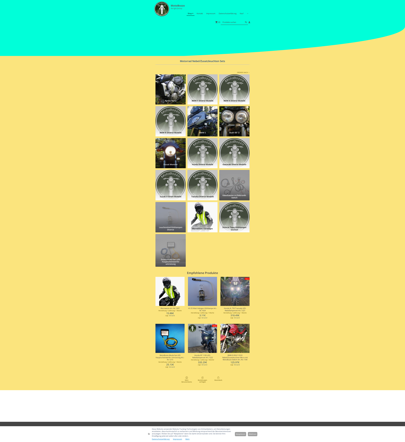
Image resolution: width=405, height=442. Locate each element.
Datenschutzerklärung (161, 439)
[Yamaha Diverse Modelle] (202, 181)
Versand (172, 316)
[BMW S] (202, 118)
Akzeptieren (240, 434)
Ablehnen (252, 434)
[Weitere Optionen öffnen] (248, 13)
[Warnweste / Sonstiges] (202, 213)
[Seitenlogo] (161, 9)
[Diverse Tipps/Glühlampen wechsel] (234, 213)
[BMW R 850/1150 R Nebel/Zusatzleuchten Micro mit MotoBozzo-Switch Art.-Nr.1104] (235, 338)
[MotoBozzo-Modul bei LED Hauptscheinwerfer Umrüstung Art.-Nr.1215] (170, 338)
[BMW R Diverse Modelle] (170, 118)
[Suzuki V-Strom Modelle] (170, 181)
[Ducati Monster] (170, 149)
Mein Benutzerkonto (187, 381)
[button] (246, 22)
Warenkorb (218, 380)
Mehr (187, 439)
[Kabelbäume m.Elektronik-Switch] (234, 181)
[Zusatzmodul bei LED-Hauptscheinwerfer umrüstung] (170, 245)
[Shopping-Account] (249, 22)
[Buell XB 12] (234, 118)
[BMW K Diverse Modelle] (234, 86)
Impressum (177, 439)
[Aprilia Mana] (170, 86)
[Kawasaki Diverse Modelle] (234, 149)
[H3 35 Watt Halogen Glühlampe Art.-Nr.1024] (202, 291)
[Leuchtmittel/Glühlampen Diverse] (170, 213)
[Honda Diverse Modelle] (202, 149)
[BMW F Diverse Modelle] (202, 86)
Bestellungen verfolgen (202, 381)
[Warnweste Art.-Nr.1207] (170, 291)
